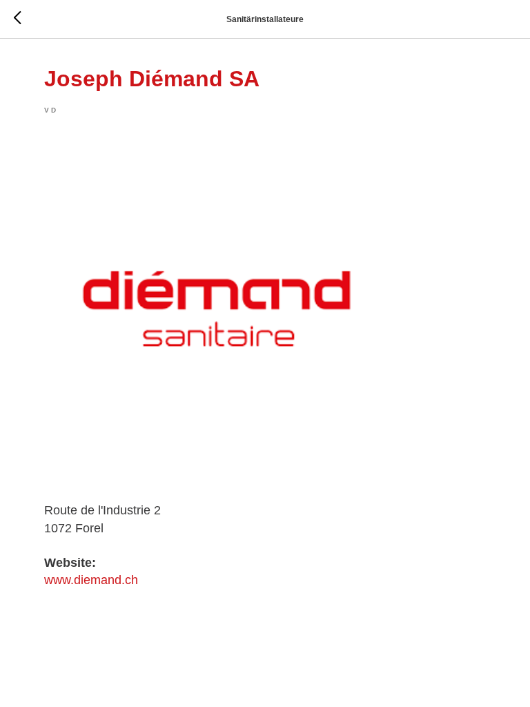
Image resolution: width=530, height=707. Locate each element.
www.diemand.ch (91, 580)
